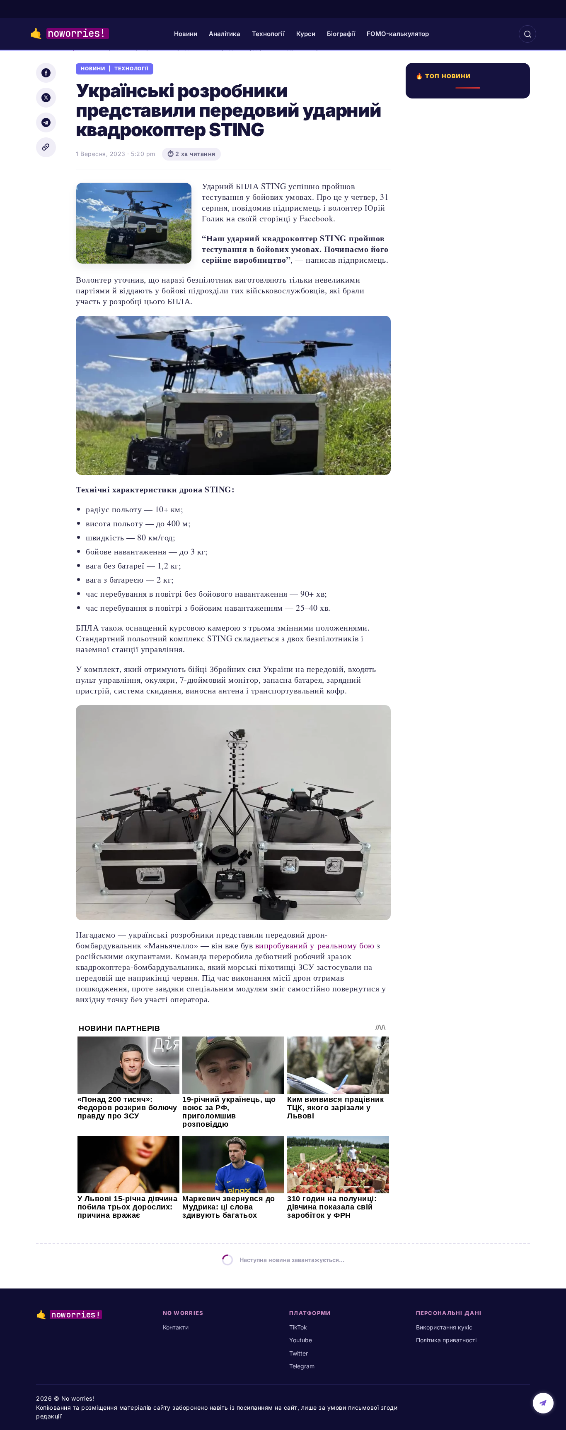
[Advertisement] (470, 400)
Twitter (298, 1353)
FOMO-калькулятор (398, 34)
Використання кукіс (444, 1327)
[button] (527, 34)
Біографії (341, 34)
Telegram (301, 1366)
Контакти (176, 1327)
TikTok (298, 1327)
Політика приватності (446, 1340)
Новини (185, 34)
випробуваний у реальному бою (315, 945)
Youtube (300, 1340)
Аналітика (224, 34)
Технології (268, 34)
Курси (305, 34)
